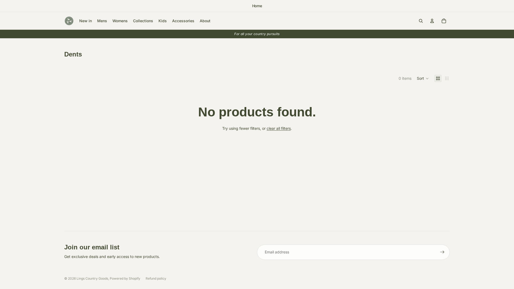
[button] (423, 78)
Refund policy (156, 278)
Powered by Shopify (125, 278)
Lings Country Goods (92, 278)
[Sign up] (442, 252)
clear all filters (279, 128)
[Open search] (421, 21)
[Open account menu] (432, 21)
